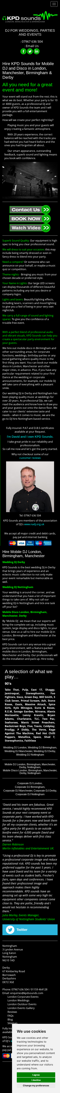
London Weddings (18, 1000)
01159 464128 (39, 989)
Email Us (32, 46)
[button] (4, 201)
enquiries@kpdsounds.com (26, 993)
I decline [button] (36, 1080)
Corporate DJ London (29, 783)
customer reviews (30, 458)
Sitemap (12, 1023)
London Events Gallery (21, 1008)
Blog (10, 1019)
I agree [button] (36, 1074)
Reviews (12, 1012)
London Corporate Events (23, 996)
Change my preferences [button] (36, 1085)
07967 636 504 (20, 989)
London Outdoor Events (22, 1004)
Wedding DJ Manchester (18, 751)
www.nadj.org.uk (34, 524)
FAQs (11, 1015)
